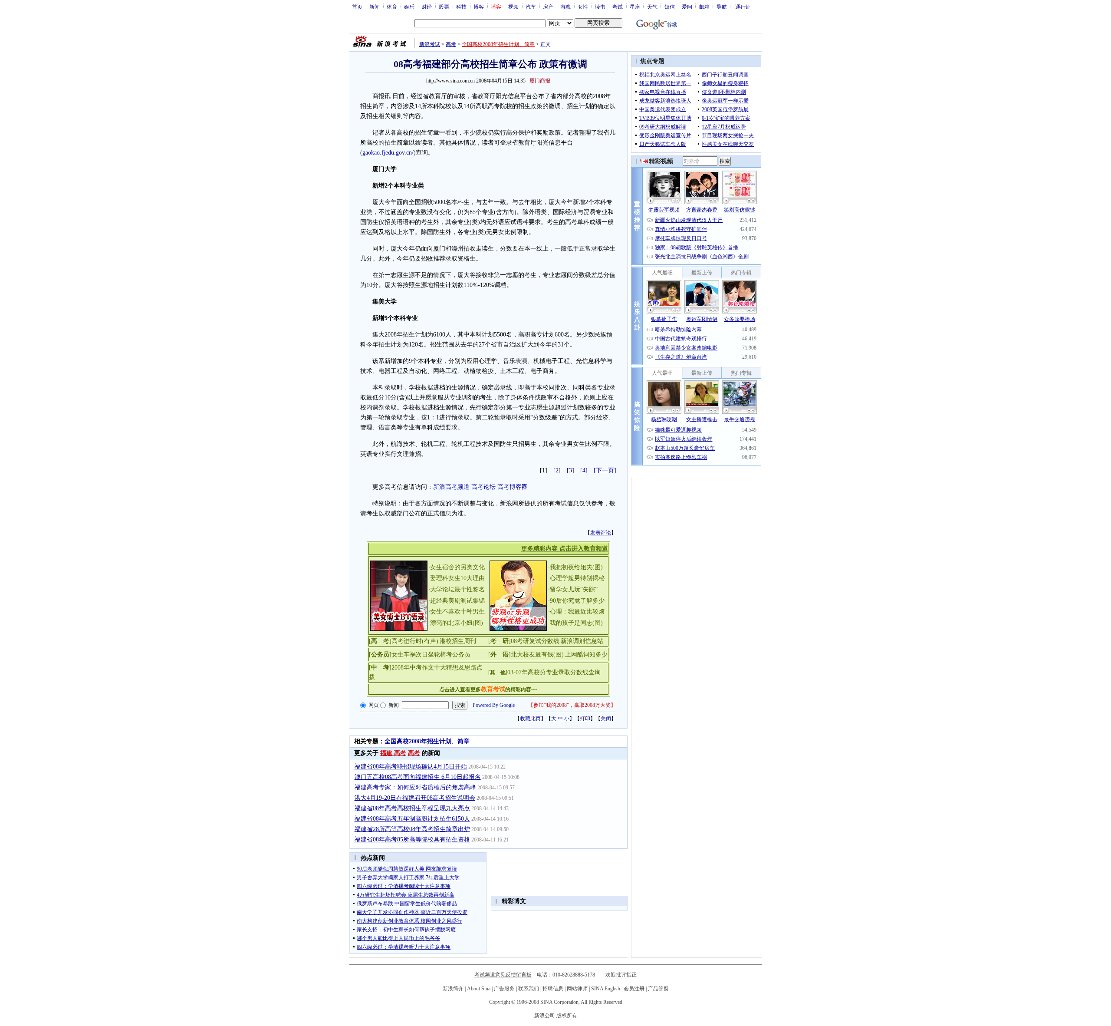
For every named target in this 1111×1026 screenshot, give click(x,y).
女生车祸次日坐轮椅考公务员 (430, 654)
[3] (570, 470)
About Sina (478, 989)
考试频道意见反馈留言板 (503, 975)
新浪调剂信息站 (582, 641)
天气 (652, 6)
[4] (584, 470)
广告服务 (504, 989)
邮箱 (704, 6)
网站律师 (577, 989)
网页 (373, 705)
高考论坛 (483, 487)
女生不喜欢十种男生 (457, 611)
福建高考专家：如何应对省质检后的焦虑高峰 (415, 787)
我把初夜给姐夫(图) (576, 567)
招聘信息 (552, 989)
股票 (444, 6)
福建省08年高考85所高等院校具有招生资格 (412, 839)
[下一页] (605, 470)
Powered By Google (494, 705)
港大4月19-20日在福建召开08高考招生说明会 (415, 798)
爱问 (687, 6)
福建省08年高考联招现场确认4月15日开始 (411, 766)
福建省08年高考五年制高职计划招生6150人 (412, 818)
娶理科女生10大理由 (457, 578)
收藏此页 (530, 719)
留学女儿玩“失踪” (574, 589)
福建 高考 (393, 753)
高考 (451, 44)
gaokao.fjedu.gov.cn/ (388, 152)
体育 (392, 6)
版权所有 (566, 1016)
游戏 (565, 6)
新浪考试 (429, 44)
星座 (635, 6)
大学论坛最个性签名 (457, 589)
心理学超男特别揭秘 (577, 578)
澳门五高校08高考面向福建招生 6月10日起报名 (418, 777)
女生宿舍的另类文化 (457, 567)
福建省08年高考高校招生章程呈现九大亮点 (412, 808)
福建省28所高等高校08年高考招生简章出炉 (412, 829)
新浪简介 (453, 989)
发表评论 (600, 533)
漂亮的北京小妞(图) (456, 623)
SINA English (605, 989)
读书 (600, 6)
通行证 (743, 6)
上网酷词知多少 (586, 654)
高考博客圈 (512, 487)
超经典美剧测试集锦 (457, 600)
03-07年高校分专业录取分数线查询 (554, 672)
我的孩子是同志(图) (576, 623)
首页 (357, 6)
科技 (461, 6)
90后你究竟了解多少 (577, 600)
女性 (583, 6)
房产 (548, 6)
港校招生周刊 (458, 641)
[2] (557, 470)
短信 (669, 6)
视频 (513, 6)
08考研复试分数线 (535, 641)
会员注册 (634, 989)
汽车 (531, 6)
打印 (585, 719)
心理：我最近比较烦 (577, 611)
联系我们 (528, 989)
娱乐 (409, 6)
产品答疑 (658, 989)
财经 (426, 6)
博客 (478, 6)
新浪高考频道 (451, 487)
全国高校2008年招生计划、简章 (498, 44)
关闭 (606, 719)
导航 (722, 6)
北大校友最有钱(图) (537, 654)
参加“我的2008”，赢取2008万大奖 (572, 705)
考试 (617, 6)
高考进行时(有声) (414, 641)
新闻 (374, 6)
